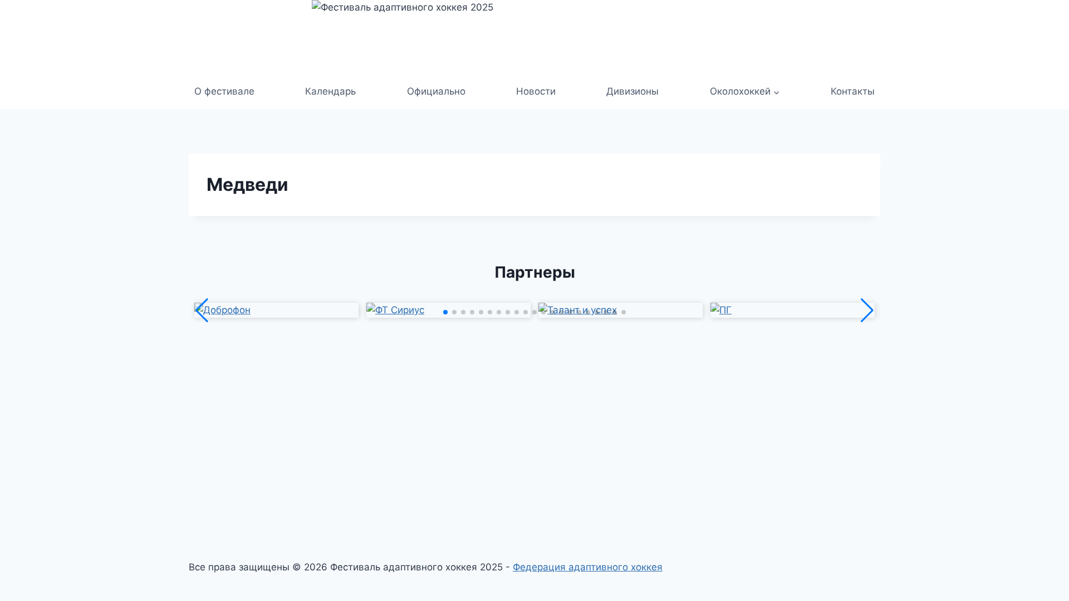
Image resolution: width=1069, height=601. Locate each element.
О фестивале (224, 91)
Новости (536, 91)
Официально (436, 91)
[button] (445, 312)
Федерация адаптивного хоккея (588, 567)
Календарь (330, 91)
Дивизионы (632, 91)
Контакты (853, 91)
